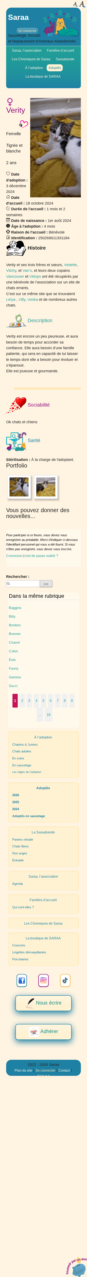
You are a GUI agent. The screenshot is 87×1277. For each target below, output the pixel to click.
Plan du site (23, 1070)
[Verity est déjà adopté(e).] (23, 124)
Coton (13, 651)
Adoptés (55, 68)
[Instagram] (43, 980)
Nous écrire (47, 1003)
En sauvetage (21, 765)
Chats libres (20, 846)
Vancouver (15, 276)
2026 (15, 795)
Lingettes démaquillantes (29, 952)
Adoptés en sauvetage (28, 816)
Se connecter (27, 31)
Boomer (15, 634)
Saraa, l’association (27, 50)
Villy (22, 299)
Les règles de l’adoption (26, 772)
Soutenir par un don (76, 1266)
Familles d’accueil (60, 50)
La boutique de (43, 76)
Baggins (15, 608)
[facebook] (22, 980)
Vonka (32, 299)
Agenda (17, 883)
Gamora (15, 677)
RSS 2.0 (43, 1076)
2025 (15, 802)
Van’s (27, 270)
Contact (64, 1070)
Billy (12, 616)
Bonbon (15, 625)
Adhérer (48, 1031)
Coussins (18, 945)
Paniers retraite (22, 839)
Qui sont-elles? (23, 907)
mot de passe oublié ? (41, 556)
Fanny (13, 668)
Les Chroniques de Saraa (31, 59)
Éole (12, 660)
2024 (15, 809)
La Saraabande (43, 832)
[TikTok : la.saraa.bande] (65, 980)
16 (48, 714)
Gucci (13, 686)
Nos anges (19, 853)
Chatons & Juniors (25, 744)
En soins (18, 758)
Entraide (18, 860)
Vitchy (11, 270)
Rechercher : (17, 576)
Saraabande (65, 59)
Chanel (14, 642)
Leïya (10, 299)
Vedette (70, 265)
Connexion (14, 556)
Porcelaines (20, 959)
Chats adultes (21, 751)
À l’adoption (34, 68)
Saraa (18, 17)
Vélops (35, 276)
